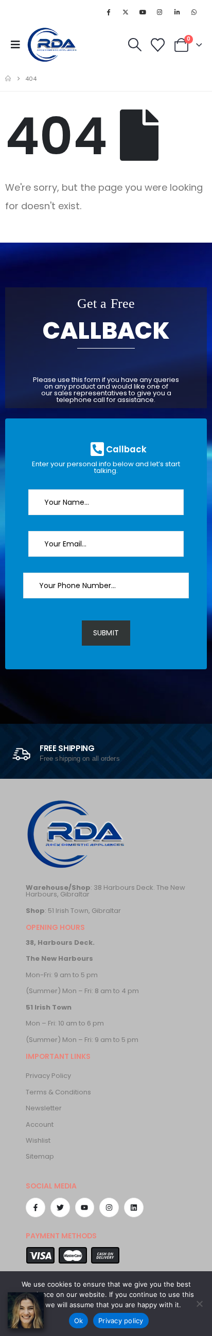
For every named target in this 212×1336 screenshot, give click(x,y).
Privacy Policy (48, 1076)
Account (40, 1124)
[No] (199, 1303)
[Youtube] (142, 12)
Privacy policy (121, 1320)
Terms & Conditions (58, 1092)
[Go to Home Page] (8, 78)
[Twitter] (60, 1207)
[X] (125, 12)
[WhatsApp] (194, 12)
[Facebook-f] (35, 1207)
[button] (18, 44)
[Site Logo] (53, 44)
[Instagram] (159, 12)
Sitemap (40, 1156)
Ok (78, 1320)
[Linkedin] (134, 1207)
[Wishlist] (158, 45)
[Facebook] (108, 12)
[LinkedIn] (177, 12)
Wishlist (38, 1140)
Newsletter (44, 1108)
